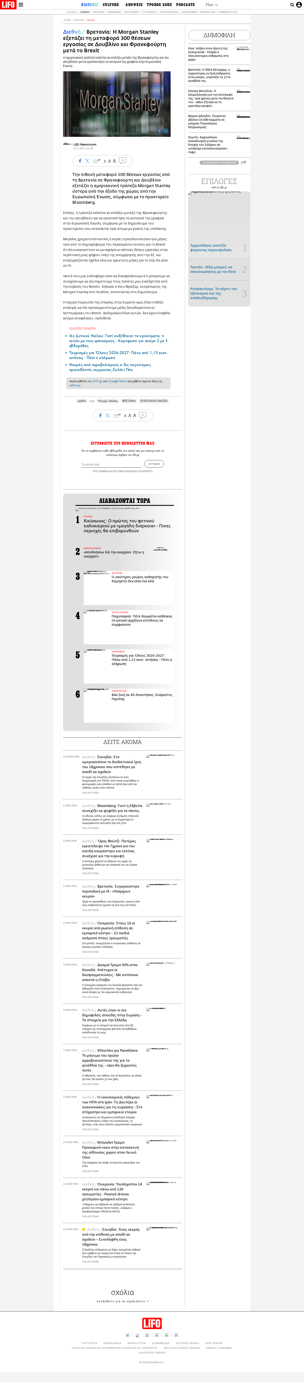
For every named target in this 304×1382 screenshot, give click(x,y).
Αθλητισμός (189, 11)
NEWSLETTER (137, 1343)
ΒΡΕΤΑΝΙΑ (129, 401)
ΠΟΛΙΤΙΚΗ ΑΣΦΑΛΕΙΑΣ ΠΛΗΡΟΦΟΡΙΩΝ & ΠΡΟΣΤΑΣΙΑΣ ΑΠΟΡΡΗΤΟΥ (114, 1347)
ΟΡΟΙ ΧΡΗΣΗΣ (100, 471)
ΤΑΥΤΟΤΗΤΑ (89, 1343)
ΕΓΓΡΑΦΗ (154, 463)
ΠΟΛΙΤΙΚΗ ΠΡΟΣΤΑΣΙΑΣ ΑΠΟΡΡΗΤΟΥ (133, 471)
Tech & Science (168, 11)
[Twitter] (166, 131)
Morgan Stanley (108, 401)
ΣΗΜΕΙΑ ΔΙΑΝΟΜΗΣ (219, 1347)
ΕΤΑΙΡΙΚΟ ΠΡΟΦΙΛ (187, 1343)
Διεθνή (84, 11)
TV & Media (149, 11)
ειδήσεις (74, 385)
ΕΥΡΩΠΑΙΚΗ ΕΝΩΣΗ (154, 401)
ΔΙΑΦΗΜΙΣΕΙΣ (161, 1343)
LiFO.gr (97, 381)
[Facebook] (159, 131)
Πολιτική (98, 11)
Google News (117, 381)
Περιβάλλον (207, 11)
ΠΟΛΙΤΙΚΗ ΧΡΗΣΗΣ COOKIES (182, 1347)
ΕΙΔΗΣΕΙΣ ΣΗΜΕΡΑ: (83, 328)
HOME (67, 20)
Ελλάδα (72, 11)
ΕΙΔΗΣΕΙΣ (79, 20)
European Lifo (228, 11)
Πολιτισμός (131, 11)
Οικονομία (114, 11)
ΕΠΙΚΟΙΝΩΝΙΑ (112, 1343)
